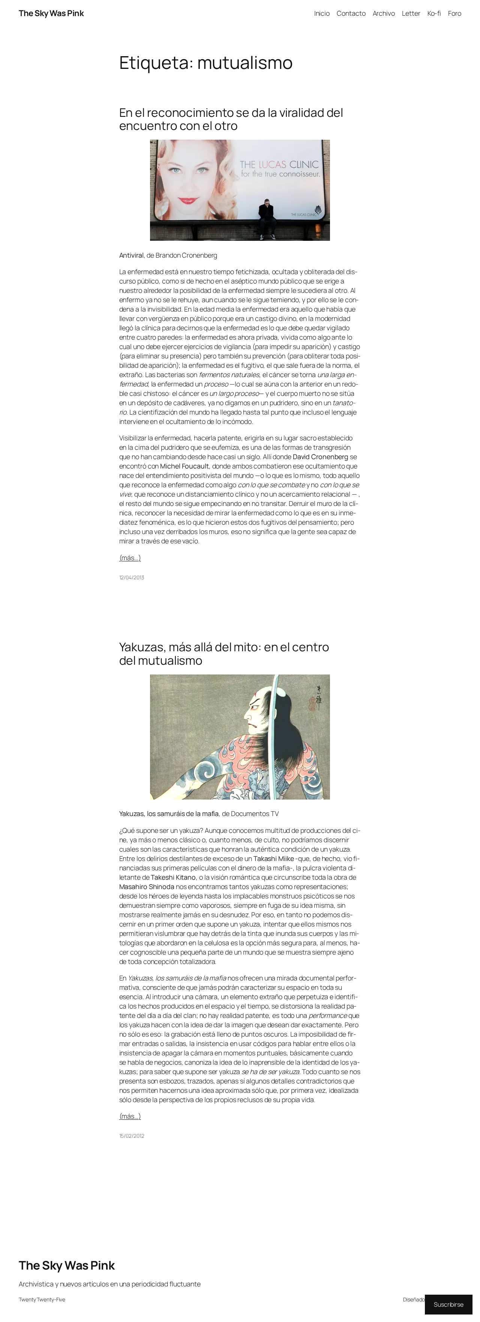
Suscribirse (449, 1304)
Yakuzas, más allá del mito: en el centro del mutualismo (224, 653)
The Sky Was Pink (51, 13)
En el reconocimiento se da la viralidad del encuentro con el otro (231, 119)
